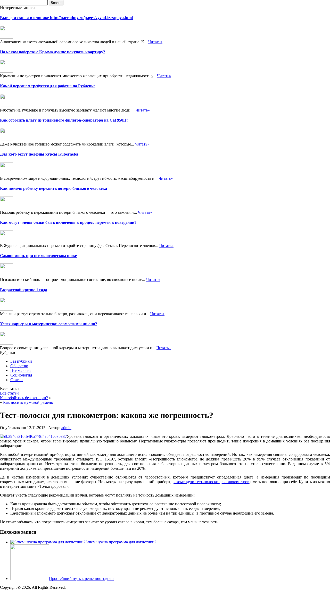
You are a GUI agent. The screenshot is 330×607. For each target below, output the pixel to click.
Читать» (155, 42)
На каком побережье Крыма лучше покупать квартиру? (52, 52)
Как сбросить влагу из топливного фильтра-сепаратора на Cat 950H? (64, 120)
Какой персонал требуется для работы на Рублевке (47, 86)
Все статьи (9, 393)
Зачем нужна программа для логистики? (120, 542)
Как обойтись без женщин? (24, 398)
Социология (21, 375)
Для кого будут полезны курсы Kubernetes (39, 154)
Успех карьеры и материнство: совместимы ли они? (48, 324)
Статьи (16, 380)
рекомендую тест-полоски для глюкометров (210, 482)
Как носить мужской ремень (28, 402)
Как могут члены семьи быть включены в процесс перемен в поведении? (68, 222)
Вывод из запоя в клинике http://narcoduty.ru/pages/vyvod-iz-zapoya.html (66, 17)
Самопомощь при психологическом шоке (38, 255)
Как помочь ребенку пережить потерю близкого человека (53, 188)
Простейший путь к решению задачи (81, 578)
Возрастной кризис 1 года (23, 290)
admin (66, 427)
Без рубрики (21, 361)
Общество (19, 366)
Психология (20, 370)
